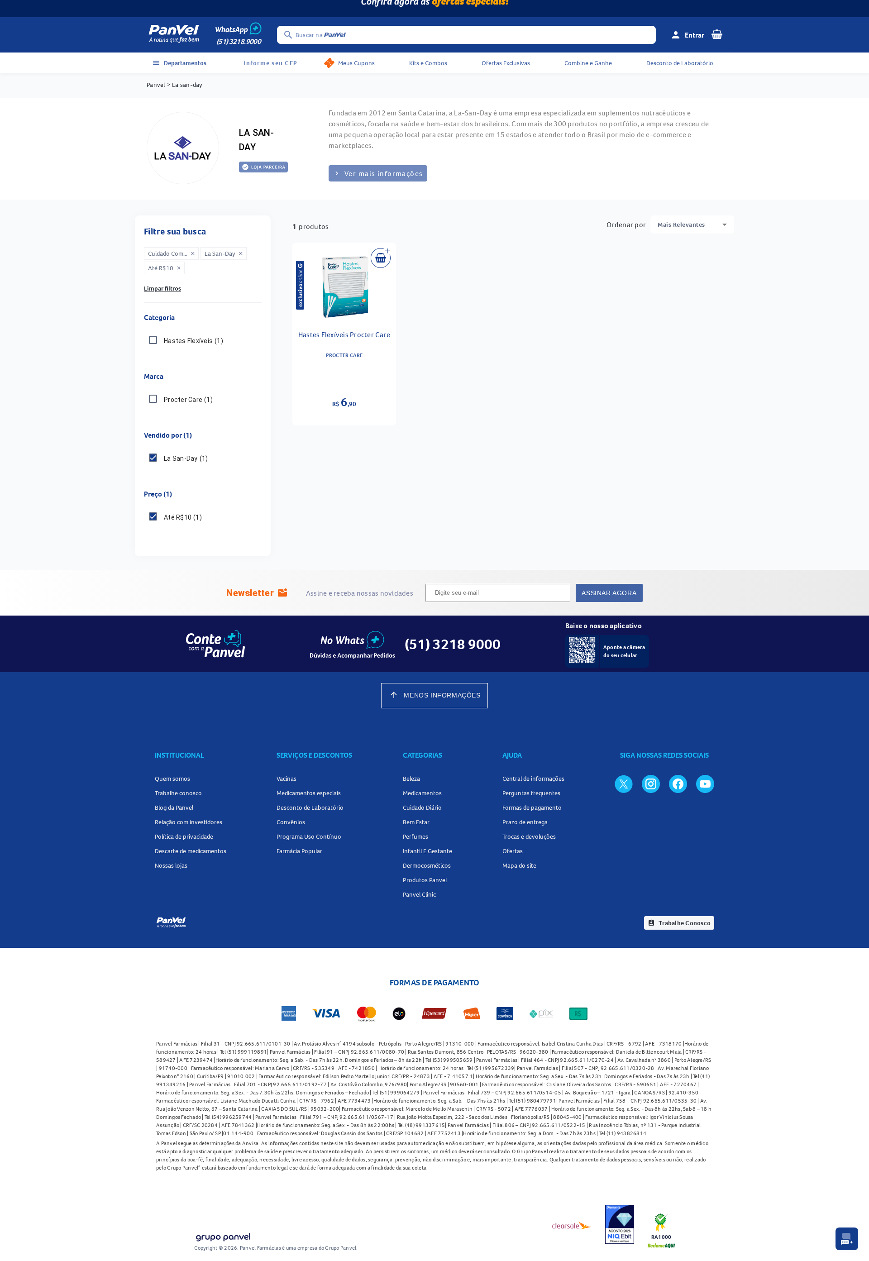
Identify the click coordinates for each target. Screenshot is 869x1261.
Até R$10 (164, 268)
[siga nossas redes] (624, 783)
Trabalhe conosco (178, 793)
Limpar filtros (162, 288)
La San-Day (224, 253)
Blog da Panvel (174, 807)
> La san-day (185, 85)
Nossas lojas (171, 865)
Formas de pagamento (532, 807)
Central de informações (533, 778)
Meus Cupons (356, 63)
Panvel (156, 85)
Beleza (411, 778)
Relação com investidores (188, 822)
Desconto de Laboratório (679, 63)
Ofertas (512, 851)
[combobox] (692, 224)
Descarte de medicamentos (190, 851)
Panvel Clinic (419, 894)
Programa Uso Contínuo (309, 836)
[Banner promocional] (434, 8)
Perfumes (415, 836)
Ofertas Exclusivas (506, 63)
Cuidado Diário (422, 807)
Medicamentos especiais (309, 793)
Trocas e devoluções (529, 836)
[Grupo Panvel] (222, 1238)
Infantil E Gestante (427, 851)
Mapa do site (519, 865)
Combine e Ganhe (588, 63)
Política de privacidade (184, 836)
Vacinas (286, 778)
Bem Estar (416, 822)
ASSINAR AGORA (609, 593)
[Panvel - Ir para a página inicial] (174, 35)
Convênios (291, 822)
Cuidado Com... (172, 253)
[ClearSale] (571, 1225)
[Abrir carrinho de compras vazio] (716, 34)
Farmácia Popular (299, 851)
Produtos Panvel (425, 880)
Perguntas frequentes (531, 793)
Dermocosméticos (427, 865)
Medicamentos (422, 793)
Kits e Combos (428, 63)
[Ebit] (619, 1225)
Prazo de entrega (525, 822)
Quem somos (172, 778)
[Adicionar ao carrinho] (381, 258)
